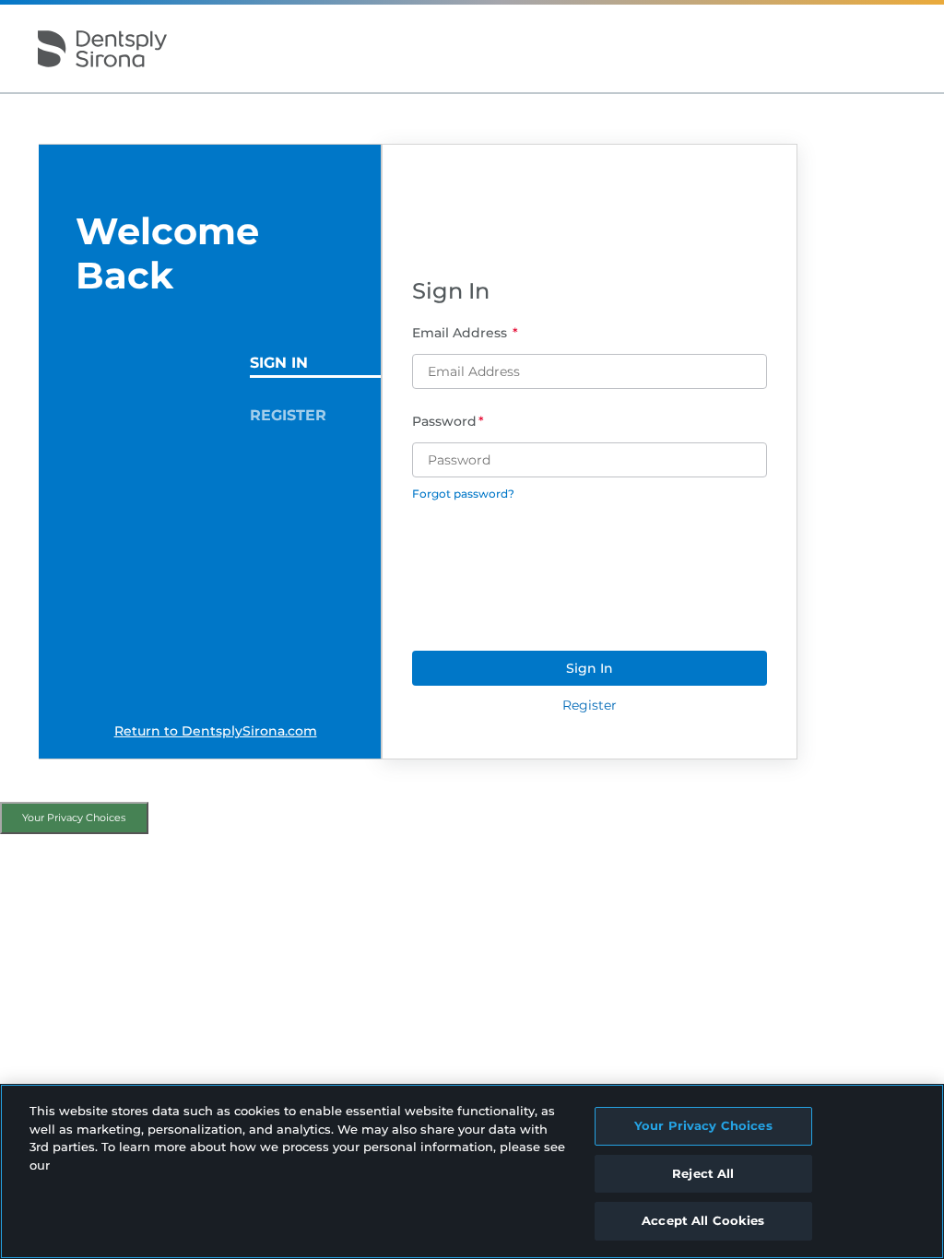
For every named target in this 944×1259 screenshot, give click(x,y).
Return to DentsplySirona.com (215, 731)
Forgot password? (463, 493)
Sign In (279, 362)
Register (288, 415)
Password (444, 421)
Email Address (461, 332)
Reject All (703, 1173)
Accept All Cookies (703, 1220)
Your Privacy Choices (73, 817)
